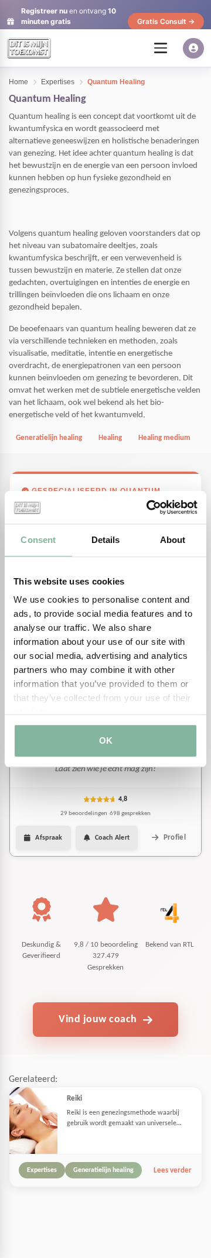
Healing (110, 438)
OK (106, 740)
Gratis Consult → (166, 21)
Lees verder (173, 1170)
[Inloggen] (193, 48)
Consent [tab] (38, 540)
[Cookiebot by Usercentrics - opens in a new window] (149, 507)
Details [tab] (105, 540)
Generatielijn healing (49, 438)
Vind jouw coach (98, 1019)
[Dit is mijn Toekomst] (29, 48)
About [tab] (173, 540)
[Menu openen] (160, 48)
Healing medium (164, 438)
